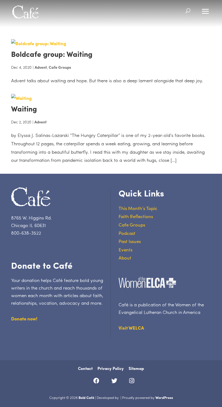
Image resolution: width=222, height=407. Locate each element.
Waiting (24, 108)
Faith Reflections (136, 216)
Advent (41, 67)
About (125, 257)
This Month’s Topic (138, 208)
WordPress (164, 397)
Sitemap (136, 368)
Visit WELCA (131, 327)
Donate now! (24, 318)
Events (125, 249)
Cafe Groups (60, 67)
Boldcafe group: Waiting (51, 53)
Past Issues (130, 241)
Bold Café (86, 397)
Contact (85, 368)
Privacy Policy (110, 368)
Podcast (127, 233)
